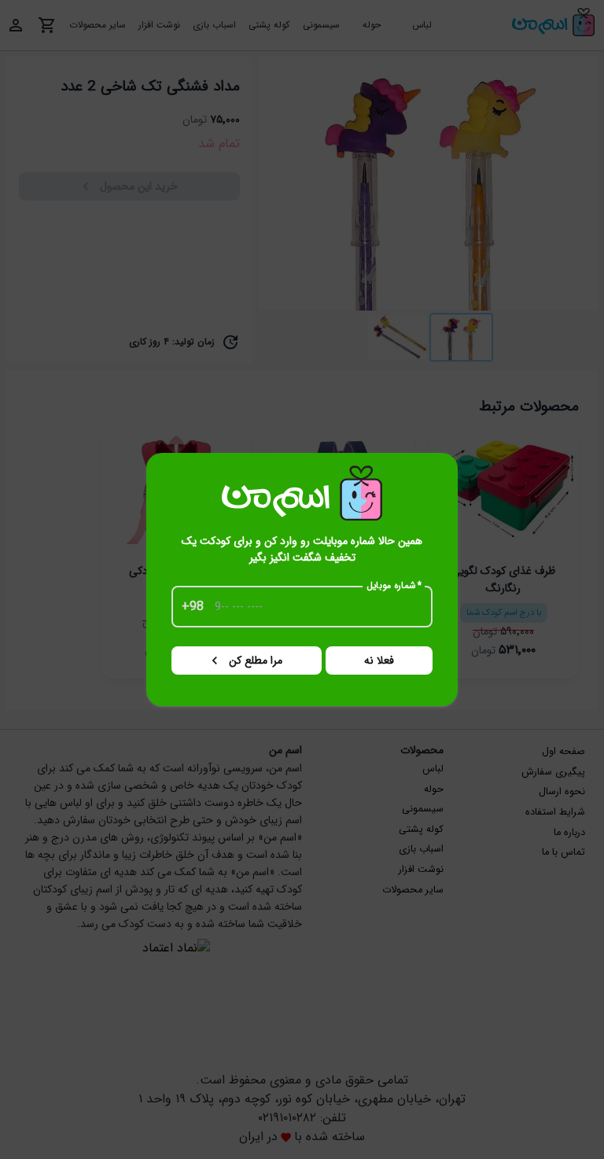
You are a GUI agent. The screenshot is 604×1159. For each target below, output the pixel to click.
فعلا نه (379, 660)
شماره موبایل (394, 586)
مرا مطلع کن (255, 660)
